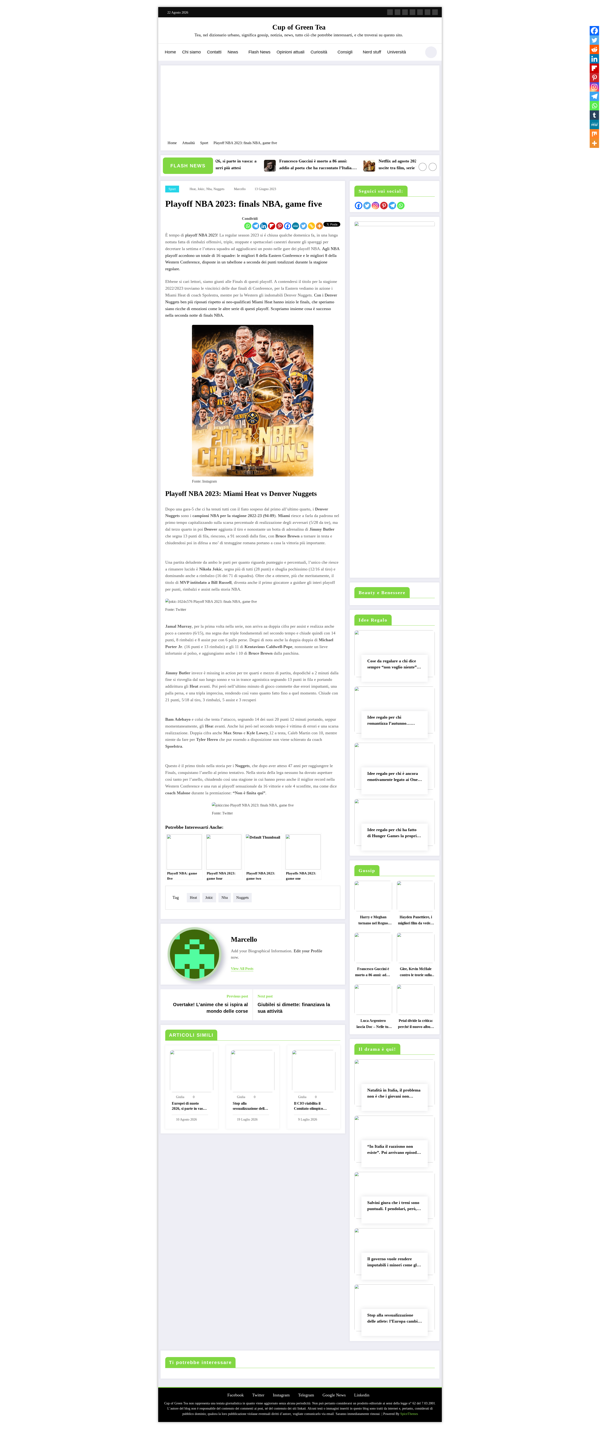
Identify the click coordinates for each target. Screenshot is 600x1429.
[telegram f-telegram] (412, 12)
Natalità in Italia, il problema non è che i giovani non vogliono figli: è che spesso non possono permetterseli (393, 1094)
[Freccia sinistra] (422, 167)
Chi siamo (191, 52)
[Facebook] (287, 225)
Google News (334, 1395)
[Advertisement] (300, 105)
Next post (265, 996)
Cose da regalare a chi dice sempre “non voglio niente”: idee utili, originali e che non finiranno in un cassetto (393, 665)
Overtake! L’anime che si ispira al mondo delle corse (210, 1008)
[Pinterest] (279, 225)
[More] (319, 225)
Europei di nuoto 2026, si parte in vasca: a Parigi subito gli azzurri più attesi (190, 1106)
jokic (201, 189)
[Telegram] (255, 225)
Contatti (214, 52)
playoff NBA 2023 (201, 235)
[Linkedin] (263, 225)
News (233, 52)
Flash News (259, 52)
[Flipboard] (271, 225)
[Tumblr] (594, 115)
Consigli (345, 52)
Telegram (306, 1395)
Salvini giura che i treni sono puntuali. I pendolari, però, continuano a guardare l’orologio (393, 1206)
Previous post (237, 996)
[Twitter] (303, 225)
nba (209, 189)
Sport (172, 189)
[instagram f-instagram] (405, 12)
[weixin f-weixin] (420, 12)
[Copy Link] (311, 225)
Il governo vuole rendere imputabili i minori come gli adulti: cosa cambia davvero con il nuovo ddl (392, 1262)
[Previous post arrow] (167, 1005)
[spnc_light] (431, 52)
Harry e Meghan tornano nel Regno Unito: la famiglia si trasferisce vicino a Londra (373, 921)
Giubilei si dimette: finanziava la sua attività (294, 1008)
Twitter (258, 1395)
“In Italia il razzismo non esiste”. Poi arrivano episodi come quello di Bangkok (392, 1150)
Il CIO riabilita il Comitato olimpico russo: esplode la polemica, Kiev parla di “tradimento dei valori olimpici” (310, 1106)
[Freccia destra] (432, 167)
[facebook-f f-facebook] (390, 12)
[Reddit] (594, 49)
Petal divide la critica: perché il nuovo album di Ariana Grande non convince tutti (415, 1025)
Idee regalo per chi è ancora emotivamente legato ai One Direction (392, 777)
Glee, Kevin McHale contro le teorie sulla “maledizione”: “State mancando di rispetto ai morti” (415, 973)
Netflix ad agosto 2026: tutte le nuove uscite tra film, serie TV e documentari (382, 164)
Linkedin (361, 1395)
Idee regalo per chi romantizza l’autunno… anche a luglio (389, 721)
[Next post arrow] (338, 1005)
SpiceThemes (409, 1414)
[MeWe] (295, 225)
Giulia (180, 1097)
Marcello (240, 189)
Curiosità (319, 52)
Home (170, 52)
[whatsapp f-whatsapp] (435, 12)
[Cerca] (416, 53)
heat (193, 189)
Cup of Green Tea (299, 27)
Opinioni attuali (290, 52)
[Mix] (594, 134)
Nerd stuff (372, 52)
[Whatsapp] (247, 225)
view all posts (242, 969)
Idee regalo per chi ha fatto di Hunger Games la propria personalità (393, 833)
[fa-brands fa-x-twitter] (397, 12)
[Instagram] (594, 87)
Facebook (235, 1395)
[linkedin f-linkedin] (427, 12)
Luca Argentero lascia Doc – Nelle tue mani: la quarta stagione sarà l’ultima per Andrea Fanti (373, 1025)
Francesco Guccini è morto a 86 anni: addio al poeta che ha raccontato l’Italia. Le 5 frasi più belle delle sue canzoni (284, 165)
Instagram (281, 1395)
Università (396, 52)
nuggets (219, 189)
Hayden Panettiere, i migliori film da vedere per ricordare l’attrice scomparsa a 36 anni (416, 921)
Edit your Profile (308, 951)
